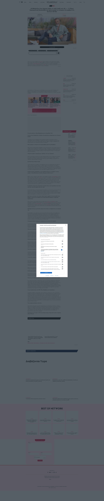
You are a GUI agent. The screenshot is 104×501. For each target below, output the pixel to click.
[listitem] (52, 239)
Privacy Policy (56, 275)
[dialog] (52, 250)
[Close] (66, 225)
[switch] (62, 241)
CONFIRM (46, 272)
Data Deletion (47, 275)
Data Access (52, 275)
